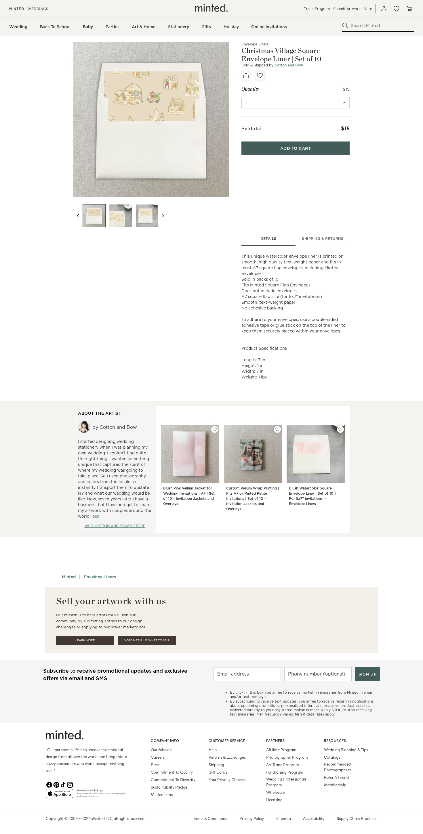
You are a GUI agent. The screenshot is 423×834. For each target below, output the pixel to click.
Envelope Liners (100, 577)
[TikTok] (63, 784)
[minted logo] (211, 8)
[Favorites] (396, 8)
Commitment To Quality (172, 772)
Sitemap (283, 818)
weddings (37, 9)
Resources (335, 740)
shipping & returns (322, 238)
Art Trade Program (282, 764)
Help (213, 749)
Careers (158, 757)
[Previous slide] (78, 215)
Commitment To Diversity (173, 779)
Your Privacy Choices (227, 779)
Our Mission (161, 749)
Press (155, 764)
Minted (69, 577)
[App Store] (59, 796)
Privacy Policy (251, 818)
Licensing (274, 799)
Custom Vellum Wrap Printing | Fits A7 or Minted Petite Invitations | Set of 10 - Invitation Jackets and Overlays (252, 498)
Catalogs (332, 757)
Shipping (216, 764)
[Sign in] (383, 8)
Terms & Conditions (210, 818)
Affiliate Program (281, 749)
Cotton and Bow (289, 65)
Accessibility (313, 818)
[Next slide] (163, 215)
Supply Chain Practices (357, 818)
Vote (368, 9)
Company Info (165, 740)
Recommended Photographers (337, 766)
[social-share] (246, 75)
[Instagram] (69, 784)
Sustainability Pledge (169, 787)
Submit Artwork (347, 9)
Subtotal (251, 128)
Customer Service (227, 740)
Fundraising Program (284, 772)
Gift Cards (218, 772)
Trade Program (317, 9)
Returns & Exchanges (227, 757)
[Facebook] (49, 784)
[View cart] (409, 8)
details (268, 238)
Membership (335, 784)
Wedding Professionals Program (286, 781)
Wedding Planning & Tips (346, 749)
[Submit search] (345, 25)
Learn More (85, 640)
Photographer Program (287, 757)
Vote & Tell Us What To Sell (147, 640)
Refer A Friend (336, 777)
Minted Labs (162, 794)
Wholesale (275, 792)
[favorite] (259, 75)
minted (16, 9)
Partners (275, 740)
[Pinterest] (56, 784)
